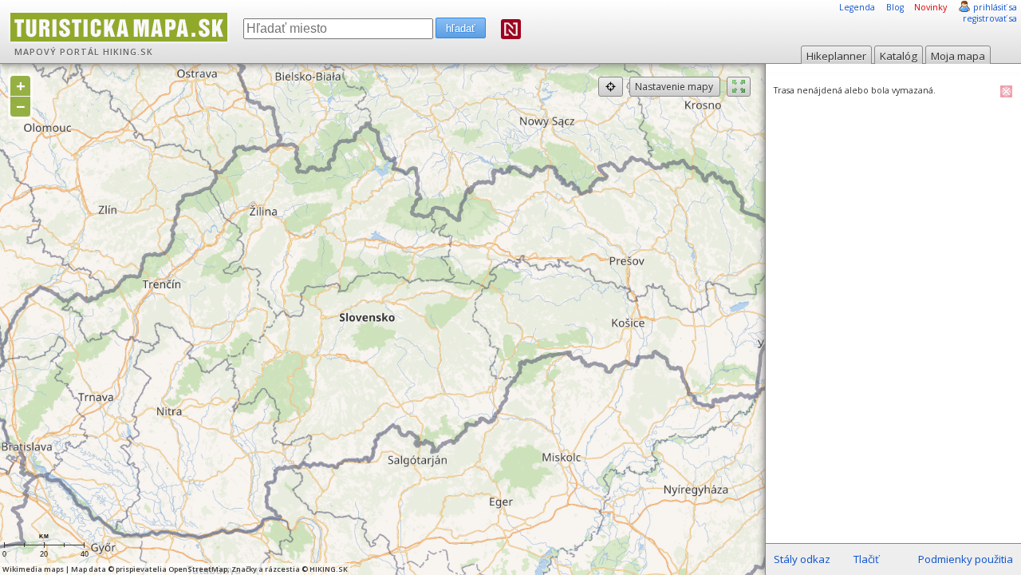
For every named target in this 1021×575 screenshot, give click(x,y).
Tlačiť (866, 559)
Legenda (857, 7)
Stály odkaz (802, 559)
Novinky (930, 7)
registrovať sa (990, 18)
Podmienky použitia (965, 559)
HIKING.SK (128, 52)
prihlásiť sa (995, 7)
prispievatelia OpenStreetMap (171, 569)
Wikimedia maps (33, 569)
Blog (895, 7)
